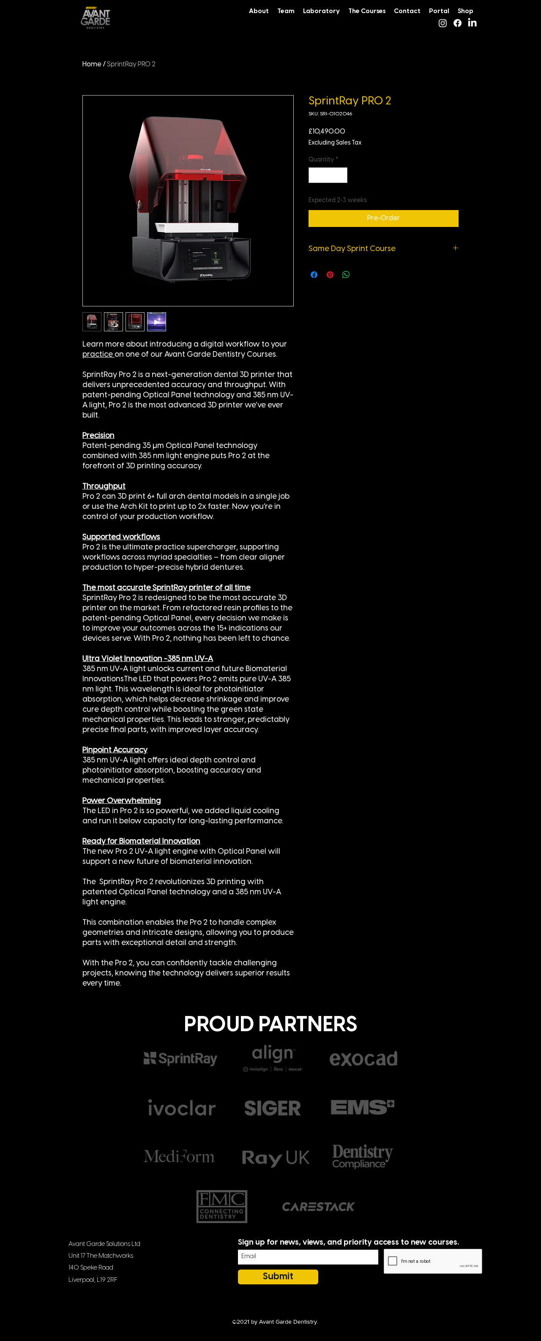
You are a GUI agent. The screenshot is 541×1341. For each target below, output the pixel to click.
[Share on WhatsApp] (346, 275)
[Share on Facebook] (314, 275)
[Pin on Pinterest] (330, 275)
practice (98, 355)
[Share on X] (362, 275)
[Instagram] (442, 23)
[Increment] (341, 175)
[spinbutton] (328, 175)
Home (91, 64)
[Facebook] (457, 23)
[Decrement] (315, 175)
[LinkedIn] (472, 23)
